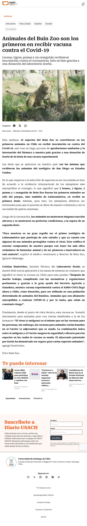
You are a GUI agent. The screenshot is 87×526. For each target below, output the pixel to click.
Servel (43, 517)
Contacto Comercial (43, 509)
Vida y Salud (25, 23)
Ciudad (48, 23)
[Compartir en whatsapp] (26, 126)
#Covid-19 (38, 398)
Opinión (38, 23)
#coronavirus (24, 398)
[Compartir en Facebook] (14, 126)
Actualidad (11, 29)
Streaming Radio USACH (44, 495)
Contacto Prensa (43, 502)
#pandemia (10, 398)
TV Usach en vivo (43, 488)
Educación (11, 23)
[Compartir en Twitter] (20, 126)
